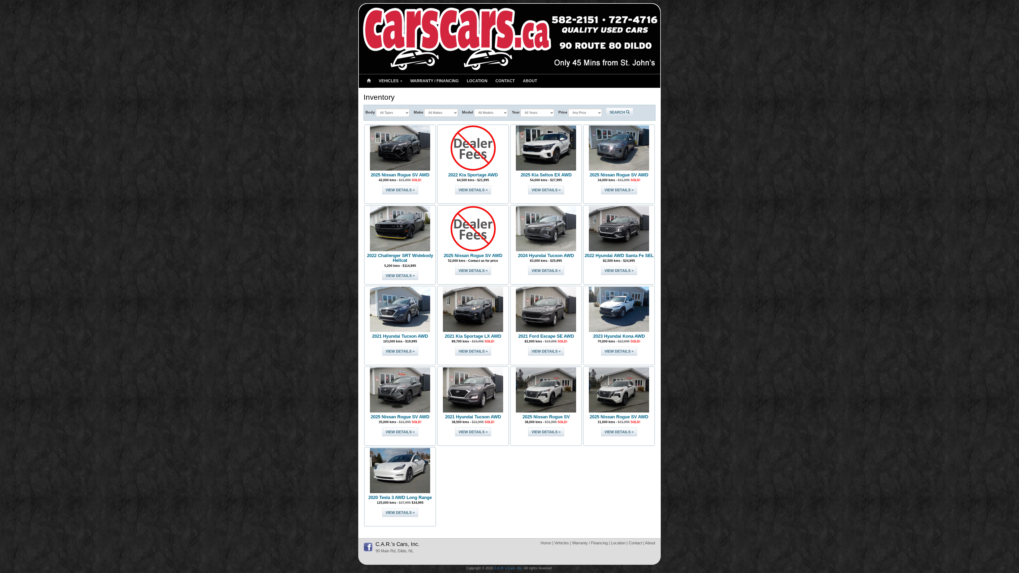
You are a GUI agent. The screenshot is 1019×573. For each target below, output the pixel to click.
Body (370, 112)
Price (562, 112)
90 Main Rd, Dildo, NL (394, 551)
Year (516, 112)
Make (418, 112)
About (530, 81)
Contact (505, 81)
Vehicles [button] (389, 81)
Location (477, 81)
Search (618, 112)
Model (467, 112)
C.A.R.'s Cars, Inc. (508, 568)
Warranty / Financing (434, 81)
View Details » (400, 190)
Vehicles (561, 543)
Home (546, 543)
